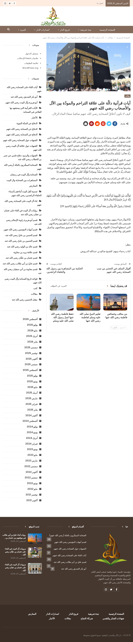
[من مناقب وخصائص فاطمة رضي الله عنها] (115, 302)
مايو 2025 (32, 387)
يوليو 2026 (32, 324)
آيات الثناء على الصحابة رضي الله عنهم (69, 555)
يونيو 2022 (32, 483)
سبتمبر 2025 (31, 364)
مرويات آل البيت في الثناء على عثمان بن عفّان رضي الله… (15, 551)
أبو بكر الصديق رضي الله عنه (24, 96)
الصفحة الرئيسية (107, 29)
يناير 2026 (32, 341)
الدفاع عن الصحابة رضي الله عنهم (21, 129)
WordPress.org (30, 67)
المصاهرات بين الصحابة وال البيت (21, 180)
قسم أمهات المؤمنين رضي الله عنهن (20, 229)
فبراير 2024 (31, 443)
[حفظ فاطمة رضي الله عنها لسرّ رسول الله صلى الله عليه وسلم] (62, 302)
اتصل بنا (100, 3)
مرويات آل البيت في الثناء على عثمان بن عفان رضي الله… (15, 567)
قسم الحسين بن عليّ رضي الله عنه (21, 241)
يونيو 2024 (32, 432)
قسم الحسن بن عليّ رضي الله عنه (21, 235)
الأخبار (34, 117)
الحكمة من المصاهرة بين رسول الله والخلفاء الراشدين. (64, 270)
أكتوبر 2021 (32, 500)
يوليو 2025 (32, 375)
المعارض (33, 185)
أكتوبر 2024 (31, 415)
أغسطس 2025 (30, 370)
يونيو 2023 (32, 449)
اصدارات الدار (42, 29)
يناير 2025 (32, 409)
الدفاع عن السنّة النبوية (27, 123)
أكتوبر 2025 (32, 358)
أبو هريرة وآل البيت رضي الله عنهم (21, 102)
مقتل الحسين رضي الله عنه (24, 299)
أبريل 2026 (32, 336)
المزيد (23, 29)
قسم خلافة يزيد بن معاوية (25, 252)
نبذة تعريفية (85, 29)
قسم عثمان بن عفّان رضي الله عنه (21, 257)
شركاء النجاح (87, 618)
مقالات (127, 96)
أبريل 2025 (32, 392)
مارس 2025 (31, 398)
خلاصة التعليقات (31, 63)
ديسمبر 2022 (31, 466)
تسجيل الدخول (31, 53)
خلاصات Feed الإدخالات (27, 58)
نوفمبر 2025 (31, 353)
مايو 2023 (32, 455)
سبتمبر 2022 (31, 477)
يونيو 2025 (32, 381)
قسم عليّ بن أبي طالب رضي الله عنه (20, 263)
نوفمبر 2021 (32, 494)
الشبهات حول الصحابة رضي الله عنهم (20, 140)
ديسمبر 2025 (31, 347)
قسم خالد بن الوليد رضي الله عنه (22, 246)
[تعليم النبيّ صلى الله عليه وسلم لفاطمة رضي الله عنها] (88, 302)
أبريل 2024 (32, 438)
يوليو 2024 (32, 426)
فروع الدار (65, 29)
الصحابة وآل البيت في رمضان (23, 174)
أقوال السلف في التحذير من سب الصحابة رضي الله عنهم (114, 270)
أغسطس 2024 (30, 421)
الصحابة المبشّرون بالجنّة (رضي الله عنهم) (67, 535)
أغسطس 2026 (30, 319)
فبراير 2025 (31, 404)
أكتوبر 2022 (32, 472)
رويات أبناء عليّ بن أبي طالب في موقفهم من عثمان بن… (14, 536)
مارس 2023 (31, 460)
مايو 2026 (32, 330)
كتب (35, 288)
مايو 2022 (32, 489)
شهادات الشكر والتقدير (113, 618)
